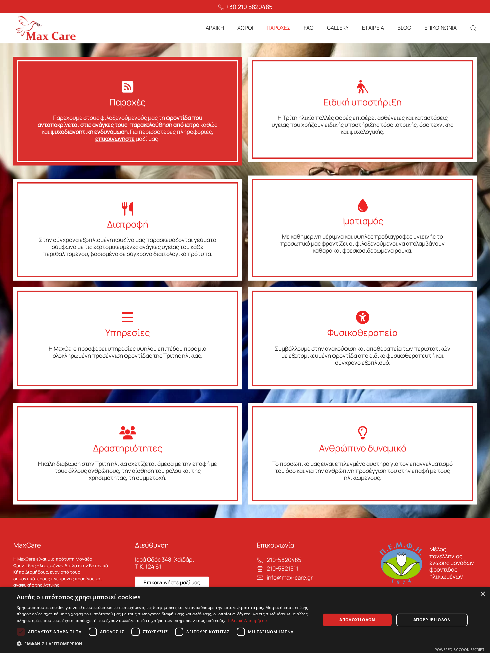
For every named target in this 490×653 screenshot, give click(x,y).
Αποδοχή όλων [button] (357, 620)
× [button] (482, 594)
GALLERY (338, 27)
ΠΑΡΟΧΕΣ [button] (278, 27)
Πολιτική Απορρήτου (246, 620)
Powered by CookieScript (459, 649)
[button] (473, 28)
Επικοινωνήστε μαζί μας (172, 582)
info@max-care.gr (290, 577)
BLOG (404, 27)
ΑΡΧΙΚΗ (215, 27)
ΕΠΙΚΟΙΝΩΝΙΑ (440, 27)
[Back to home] (46, 28)
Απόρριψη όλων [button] (432, 620)
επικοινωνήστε (115, 138)
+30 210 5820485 (248, 7)
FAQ (309, 27)
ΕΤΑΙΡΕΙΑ (373, 27)
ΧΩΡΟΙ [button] (245, 27)
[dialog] (245, 620)
